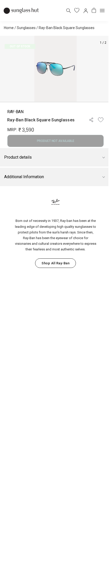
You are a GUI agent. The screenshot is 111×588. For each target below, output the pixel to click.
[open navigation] (102, 10)
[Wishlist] (101, 120)
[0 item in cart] (94, 10)
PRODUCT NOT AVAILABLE (55, 141)
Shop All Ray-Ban (55, 263)
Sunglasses (26, 28)
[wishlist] (77, 10)
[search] (68, 10)
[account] (85, 10)
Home (9, 28)
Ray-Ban (15, 111)
